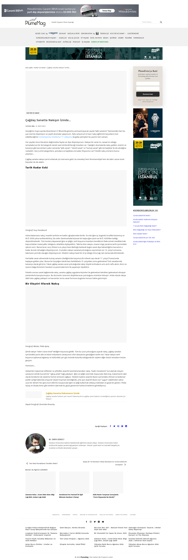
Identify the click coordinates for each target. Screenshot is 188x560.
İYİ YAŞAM (85, 38)
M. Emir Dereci (41, 126)
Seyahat (62, 33)
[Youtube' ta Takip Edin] (103, 522)
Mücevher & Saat (53, 42)
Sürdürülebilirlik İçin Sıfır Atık (144, 238)
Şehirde (113, 38)
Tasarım (128, 38)
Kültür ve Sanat (117, 33)
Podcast (76, 42)
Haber (120, 38)
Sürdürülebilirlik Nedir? (141, 215)
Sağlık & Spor (73, 33)
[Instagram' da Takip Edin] (90, 522)
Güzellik (63, 38)
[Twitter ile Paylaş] (114, 426)
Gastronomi (133, 33)
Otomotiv (40, 42)
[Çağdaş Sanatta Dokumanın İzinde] (76, 396)
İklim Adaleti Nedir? (140, 234)
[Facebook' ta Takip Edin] (86, 522)
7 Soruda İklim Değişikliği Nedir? (145, 226)
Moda (105, 38)
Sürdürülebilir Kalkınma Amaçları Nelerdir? (145, 220)
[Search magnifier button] (161, 22)
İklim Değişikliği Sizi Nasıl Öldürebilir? (147, 230)
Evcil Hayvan (96, 38)
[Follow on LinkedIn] (99, 522)
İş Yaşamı (86, 42)
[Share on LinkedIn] (126, 426)
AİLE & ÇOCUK (73, 38)
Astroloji (67, 42)
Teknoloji (104, 33)
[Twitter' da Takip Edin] (95, 522)
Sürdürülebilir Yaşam (46, 38)
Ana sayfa (29, 68)
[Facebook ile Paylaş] (110, 426)
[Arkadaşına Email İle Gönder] (118, 426)
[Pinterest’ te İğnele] (122, 426)
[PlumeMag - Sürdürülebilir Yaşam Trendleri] (35, 22)
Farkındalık (138, 38)
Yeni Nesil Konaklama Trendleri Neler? (43, 463)
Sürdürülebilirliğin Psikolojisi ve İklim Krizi (146, 243)
